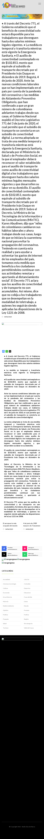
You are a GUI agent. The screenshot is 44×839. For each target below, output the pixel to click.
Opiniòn (5, 610)
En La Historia (7, 597)
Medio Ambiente (8, 606)
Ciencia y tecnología (9, 584)
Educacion (27, 593)
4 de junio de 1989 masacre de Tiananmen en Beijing (31, 525)
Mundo (26, 606)
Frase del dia (28, 597)
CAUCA (26, 579)
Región (26, 619)
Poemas (26, 610)
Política (26, 615)
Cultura (5, 588)
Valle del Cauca (29, 628)
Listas (26, 601)
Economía (6, 593)
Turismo (5, 628)
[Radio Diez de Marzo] (13, 5)
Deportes (27, 588)
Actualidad (6, 579)
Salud (4, 623)
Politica (5, 615)
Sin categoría (28, 623)
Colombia (27, 584)
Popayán (6, 619)
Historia (5, 601)
